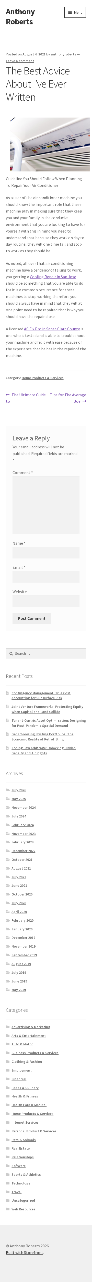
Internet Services (25, 1122)
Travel (16, 1192)
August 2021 (21, 868)
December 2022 (23, 851)
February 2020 (22, 920)
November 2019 (24, 946)
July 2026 (19, 790)
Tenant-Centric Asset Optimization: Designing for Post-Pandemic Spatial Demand (49, 723)
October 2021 (22, 859)
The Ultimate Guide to (26, 398)
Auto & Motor (22, 1044)
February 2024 (22, 825)
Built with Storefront (24, 1252)
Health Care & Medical (29, 1105)
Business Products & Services (35, 1052)
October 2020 (22, 894)
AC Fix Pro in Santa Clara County (52, 328)
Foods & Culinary (25, 1087)
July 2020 (19, 903)
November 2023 (24, 833)
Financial (19, 1079)
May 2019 (19, 989)
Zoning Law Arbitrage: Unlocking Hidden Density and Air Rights (44, 750)
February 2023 (22, 842)
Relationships (23, 1157)
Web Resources (23, 1209)
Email (19, 567)
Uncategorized (23, 1200)
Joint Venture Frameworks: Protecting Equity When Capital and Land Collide (47, 709)
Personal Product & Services (34, 1131)
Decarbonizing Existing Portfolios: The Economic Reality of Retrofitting (42, 736)
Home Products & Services (43, 377)
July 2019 (19, 972)
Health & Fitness (25, 1096)
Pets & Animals (24, 1140)
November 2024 (24, 807)
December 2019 (23, 937)
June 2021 (19, 885)
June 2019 (19, 981)
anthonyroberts (63, 54)
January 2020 (22, 929)
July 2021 (19, 877)
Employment (22, 1070)
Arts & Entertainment (29, 1035)
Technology (21, 1183)
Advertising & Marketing (31, 1027)
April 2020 (19, 911)
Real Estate (21, 1148)
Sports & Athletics (26, 1174)
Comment (23, 472)
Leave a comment (20, 61)
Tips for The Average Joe (68, 398)
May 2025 (19, 798)
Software (19, 1165)
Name (19, 543)
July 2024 (19, 816)
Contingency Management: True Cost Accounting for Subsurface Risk (41, 695)
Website (20, 591)
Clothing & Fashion (27, 1061)
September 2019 (24, 955)
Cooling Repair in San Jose (53, 276)
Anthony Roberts (20, 16)
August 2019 (21, 963)
